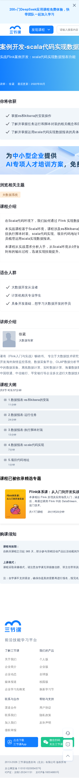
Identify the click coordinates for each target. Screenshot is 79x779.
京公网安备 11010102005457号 (23, 768)
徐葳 (22, 333)
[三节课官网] (15, 30)
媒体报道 (10, 682)
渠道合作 (10, 707)
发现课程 (38, 29)
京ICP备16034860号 (47, 772)
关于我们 (10, 659)
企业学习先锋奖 (15, 689)
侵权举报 (10, 730)
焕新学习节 (47, 689)
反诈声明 (45, 722)
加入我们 (10, 722)
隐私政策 (45, 715)
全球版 (44, 674)
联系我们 (10, 715)
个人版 (44, 659)
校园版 (44, 682)
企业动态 (10, 674)
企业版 (44, 667)
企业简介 (10, 667)
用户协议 (45, 707)
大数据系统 (10, 194)
